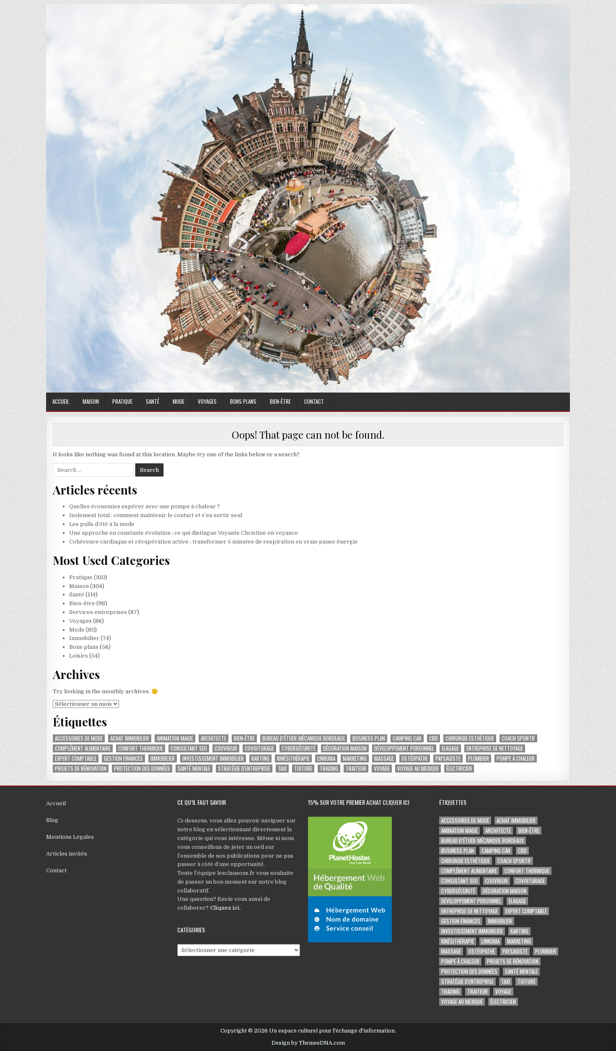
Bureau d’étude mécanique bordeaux (303, 738)
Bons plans (243, 401)
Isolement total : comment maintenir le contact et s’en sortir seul (155, 515)
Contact (314, 401)
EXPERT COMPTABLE (75, 758)
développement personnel (404, 748)
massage (384, 758)
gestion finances (123, 758)
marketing (355, 758)
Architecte (213, 738)
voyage (382, 769)
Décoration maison (345, 748)
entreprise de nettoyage (494, 748)
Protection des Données (142, 769)
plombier (478, 758)
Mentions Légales (70, 837)
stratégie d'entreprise (244, 769)
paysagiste (448, 758)
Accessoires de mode (79, 738)
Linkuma (326, 758)
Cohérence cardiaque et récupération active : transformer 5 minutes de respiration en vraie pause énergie (213, 542)
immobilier (162, 758)
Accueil (60, 401)
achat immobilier (129, 738)
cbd (433, 738)
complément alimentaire (83, 748)
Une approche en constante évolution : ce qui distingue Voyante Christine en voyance (183, 533)
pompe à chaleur (516, 758)
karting (260, 758)
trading (329, 769)
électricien (459, 769)
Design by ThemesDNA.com (308, 1043)
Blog (52, 820)
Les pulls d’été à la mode (102, 524)
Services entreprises (98, 612)
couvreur (226, 748)
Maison (91, 401)
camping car (407, 738)
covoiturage (259, 748)
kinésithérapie (293, 758)
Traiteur (356, 769)
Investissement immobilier (213, 758)
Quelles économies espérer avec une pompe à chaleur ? (144, 506)
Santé (152, 401)
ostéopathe (414, 758)
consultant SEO (189, 748)
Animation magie (175, 738)
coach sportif (518, 738)
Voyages (207, 401)
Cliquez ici (224, 908)
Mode (178, 401)
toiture (303, 769)
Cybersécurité (299, 748)
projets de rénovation (80, 769)
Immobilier (84, 638)
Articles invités (66, 854)
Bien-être (280, 401)
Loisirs (78, 656)
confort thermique (140, 748)
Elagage (450, 748)
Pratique (122, 401)
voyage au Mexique (418, 769)
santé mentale (194, 769)
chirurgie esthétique (469, 738)
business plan (368, 738)
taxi (282, 769)
